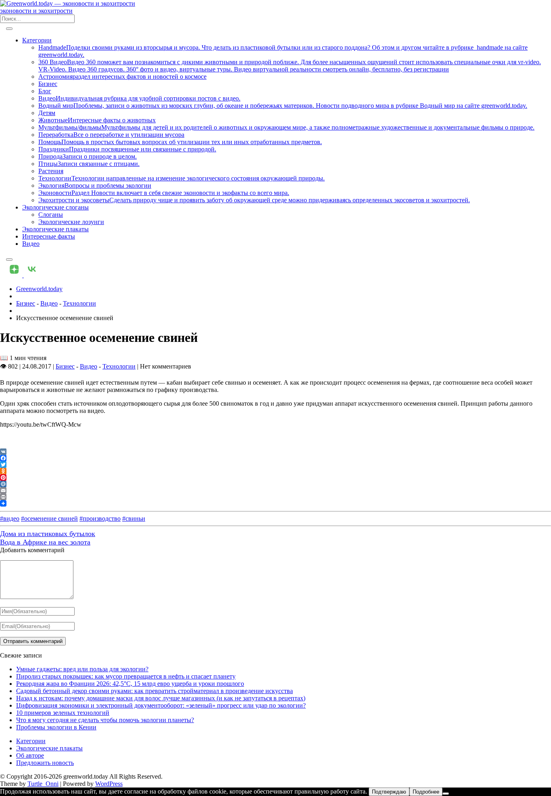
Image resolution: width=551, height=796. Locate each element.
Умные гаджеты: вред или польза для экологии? (82, 669)
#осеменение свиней (49, 518)
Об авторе (30, 755)
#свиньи (133, 518)
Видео (31, 243)
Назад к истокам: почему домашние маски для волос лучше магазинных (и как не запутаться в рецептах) (160, 698)
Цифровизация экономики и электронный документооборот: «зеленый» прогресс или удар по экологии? (161, 705)
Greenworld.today (39, 288)
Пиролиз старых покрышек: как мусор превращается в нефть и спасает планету (126, 676)
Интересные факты (48, 236)
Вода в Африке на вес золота (45, 542)
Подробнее (426, 792)
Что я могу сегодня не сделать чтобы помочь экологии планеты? (105, 719)
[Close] (9, 259)
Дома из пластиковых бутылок (47, 534)
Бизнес (47, 83)
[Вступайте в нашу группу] (15, 275)
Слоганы (50, 214)
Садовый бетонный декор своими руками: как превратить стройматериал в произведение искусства (154, 690)
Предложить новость (45, 762)
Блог (44, 91)
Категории (37, 40)
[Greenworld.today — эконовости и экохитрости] (67, 3)
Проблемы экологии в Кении (56, 727)
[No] (445, 793)
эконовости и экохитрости (36, 10)
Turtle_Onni (42, 783)
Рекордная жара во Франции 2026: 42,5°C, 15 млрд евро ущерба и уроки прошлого (130, 683)
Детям (46, 112)
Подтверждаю (389, 792)
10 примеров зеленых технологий (62, 712)
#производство (100, 518)
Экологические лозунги (71, 221)
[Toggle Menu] (9, 28)
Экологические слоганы (55, 207)
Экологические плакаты (55, 229)
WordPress (109, 783)
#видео (9, 518)
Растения (50, 171)
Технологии (79, 303)
